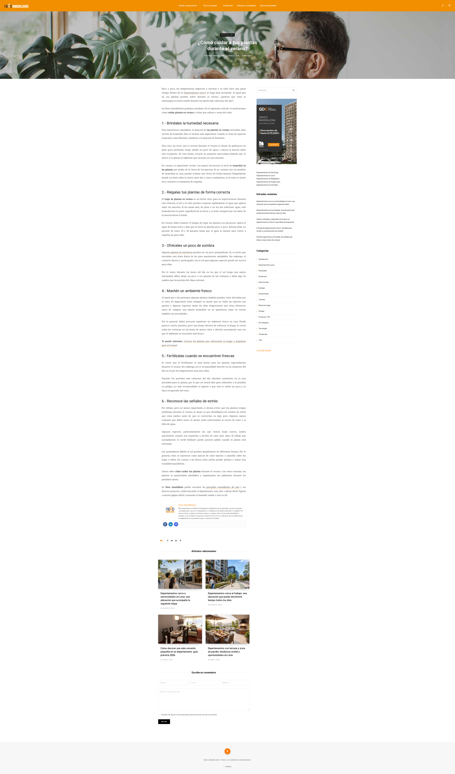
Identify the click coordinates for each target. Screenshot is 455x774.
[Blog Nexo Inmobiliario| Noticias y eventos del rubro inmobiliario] (16, 5)
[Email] (146, 120)
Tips (260, 340)
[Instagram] (176, 524)
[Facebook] (165, 524)
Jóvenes (262, 300)
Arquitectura (263, 259)
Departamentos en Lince (266, 176)
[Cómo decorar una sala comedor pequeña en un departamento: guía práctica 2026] (180, 629)
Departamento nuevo (267, 265)
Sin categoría (263, 323)
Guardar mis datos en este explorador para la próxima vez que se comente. (189, 715)
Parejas (261, 311)
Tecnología (263, 328)
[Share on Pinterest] (180, 540)
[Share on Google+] (176, 540)
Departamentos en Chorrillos (267, 185)
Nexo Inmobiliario (216, 55)
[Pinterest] (146, 107)
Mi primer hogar (265, 305)
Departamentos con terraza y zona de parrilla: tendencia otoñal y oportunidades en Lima (226, 652)
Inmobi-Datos (264, 294)
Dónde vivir (263, 276)
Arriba (228, 766)
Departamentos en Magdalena (268, 179)
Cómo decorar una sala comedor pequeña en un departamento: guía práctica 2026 (179, 652)
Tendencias (263, 334)
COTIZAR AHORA (264, 351)
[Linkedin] (170, 524)
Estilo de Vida (227, 35)
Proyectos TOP (264, 317)
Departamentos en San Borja (267, 172)
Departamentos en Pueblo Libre (268, 182)
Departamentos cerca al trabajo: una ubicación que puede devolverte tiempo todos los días (227, 597)
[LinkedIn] (146, 114)
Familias (262, 288)
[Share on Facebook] (146, 95)
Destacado (263, 271)
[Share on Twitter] (146, 101)
